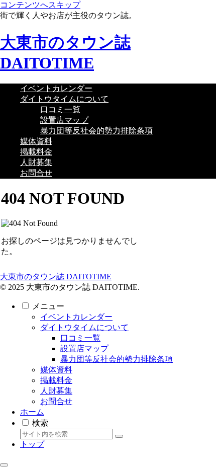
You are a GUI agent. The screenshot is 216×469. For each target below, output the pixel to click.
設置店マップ (84, 348)
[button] (119, 436)
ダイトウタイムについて (84, 327)
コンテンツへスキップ (40, 5)
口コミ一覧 (80, 338)
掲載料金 (56, 380)
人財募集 (56, 390)
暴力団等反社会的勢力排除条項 (116, 359)
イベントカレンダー (76, 316)
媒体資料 (56, 369)
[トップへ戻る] (4, 464)
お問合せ (56, 401)
